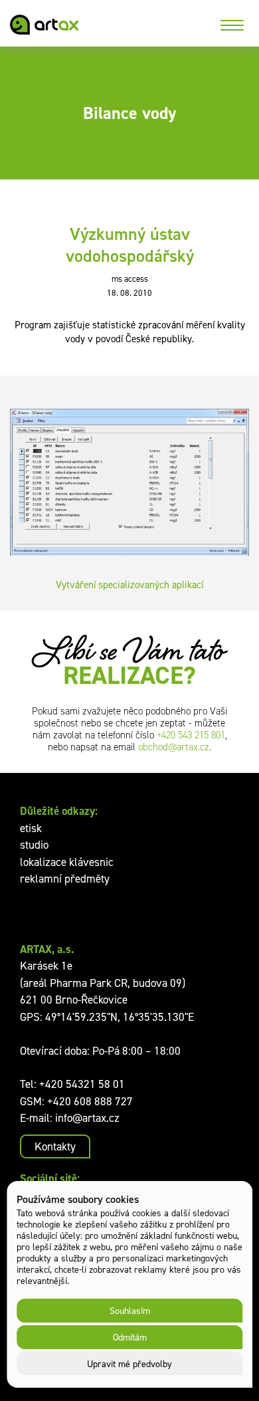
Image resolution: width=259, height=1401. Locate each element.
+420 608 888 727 (90, 1101)
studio (34, 844)
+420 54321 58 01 (82, 1084)
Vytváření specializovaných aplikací (129, 584)
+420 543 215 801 (191, 735)
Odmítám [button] (130, 1337)
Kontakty (55, 1146)
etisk (31, 828)
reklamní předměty (65, 878)
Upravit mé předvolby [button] (129, 1363)
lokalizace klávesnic (67, 862)
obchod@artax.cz (173, 747)
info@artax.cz (87, 1118)
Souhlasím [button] (130, 1310)
